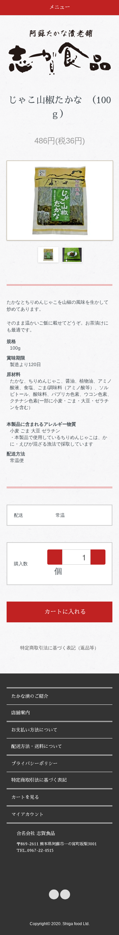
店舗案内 (20, 712)
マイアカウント (27, 814)
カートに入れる (65, 612)
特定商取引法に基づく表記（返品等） (59, 647)
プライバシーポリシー (34, 763)
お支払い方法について (34, 730)
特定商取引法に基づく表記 (39, 780)
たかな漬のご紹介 (29, 696)
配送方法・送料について (36, 746)
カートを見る (25, 797)
